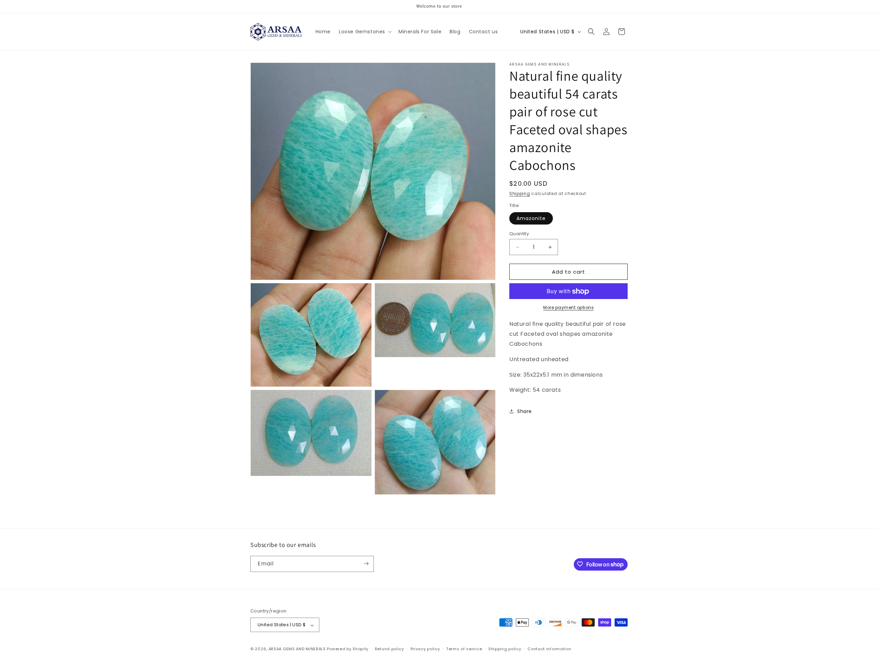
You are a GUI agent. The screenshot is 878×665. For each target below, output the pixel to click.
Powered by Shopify (347, 649)
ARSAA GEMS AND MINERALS (297, 649)
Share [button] (524, 411)
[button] (364, 31)
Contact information (549, 649)
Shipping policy (504, 649)
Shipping (519, 193)
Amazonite (531, 218)
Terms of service (464, 649)
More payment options (568, 308)
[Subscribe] (365, 563)
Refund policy (389, 649)
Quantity (519, 233)
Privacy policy (425, 649)
